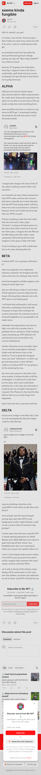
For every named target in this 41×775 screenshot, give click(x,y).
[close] (34, 703)
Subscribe (20, 733)
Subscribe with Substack (22, 741)
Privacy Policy (27, 751)
